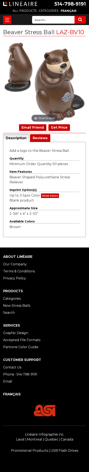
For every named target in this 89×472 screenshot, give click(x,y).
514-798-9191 (70, 4)
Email (7, 381)
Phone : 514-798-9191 (20, 374)
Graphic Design (15, 333)
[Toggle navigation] (7, 20)
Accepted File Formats (21, 340)
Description (16, 138)
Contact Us (12, 367)
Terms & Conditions (19, 271)
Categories (12, 299)
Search (9, 313)
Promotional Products (29, 451)
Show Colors (50, 195)
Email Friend (33, 127)
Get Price (59, 127)
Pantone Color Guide (20, 347)
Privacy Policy (14, 278)
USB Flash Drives (64, 451)
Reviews (40, 138)
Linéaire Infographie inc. (44, 434)
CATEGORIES (49, 11)
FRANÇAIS (69, 11)
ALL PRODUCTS (25, 11)
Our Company (15, 264)
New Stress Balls (16, 306)
